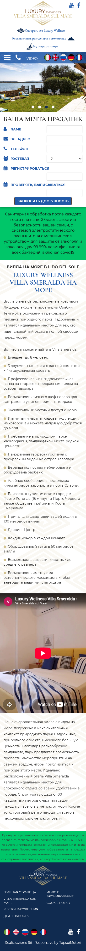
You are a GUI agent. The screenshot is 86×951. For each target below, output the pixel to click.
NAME (16, 129)
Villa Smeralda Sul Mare (20, 901)
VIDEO (32, 58)
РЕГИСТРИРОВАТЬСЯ (30, 168)
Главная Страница (20, 892)
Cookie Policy (58, 903)
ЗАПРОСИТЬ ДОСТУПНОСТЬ (43, 201)
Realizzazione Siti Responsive (29, 942)
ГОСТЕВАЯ (20, 159)
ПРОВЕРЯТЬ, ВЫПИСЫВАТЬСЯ (38, 185)
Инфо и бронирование (60, 894)
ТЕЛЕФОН (19, 149)
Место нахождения (21, 909)
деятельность (16, 916)
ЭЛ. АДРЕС (20, 139)
